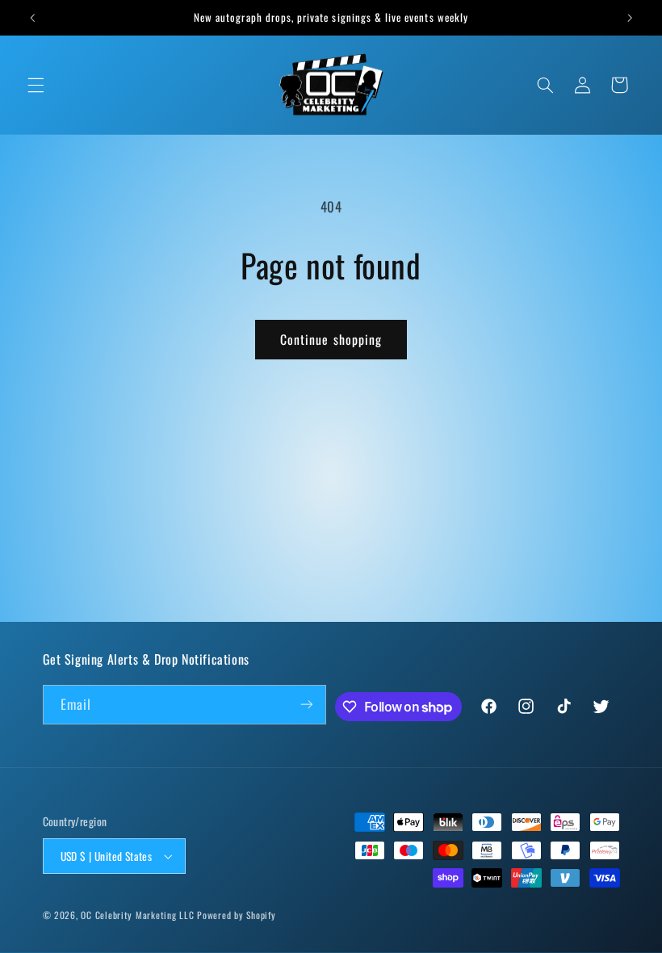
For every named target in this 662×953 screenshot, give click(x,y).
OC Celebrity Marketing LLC (137, 915)
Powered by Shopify (236, 915)
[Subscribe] (306, 704)
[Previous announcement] (32, 18)
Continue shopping (331, 339)
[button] (35, 84)
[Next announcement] (629, 18)
